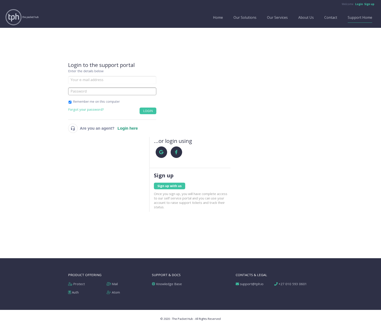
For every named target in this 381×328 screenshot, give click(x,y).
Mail (114, 284)
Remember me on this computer (96, 101)
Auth (75, 292)
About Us (306, 17)
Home (218, 17)
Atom (115, 292)
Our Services (277, 17)
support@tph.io (251, 284)
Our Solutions (244, 17)
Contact (330, 17)
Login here (128, 128)
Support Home (360, 17)
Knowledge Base (168, 284)
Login (148, 111)
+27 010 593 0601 (292, 284)
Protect (78, 284)
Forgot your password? (86, 109)
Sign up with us (169, 186)
